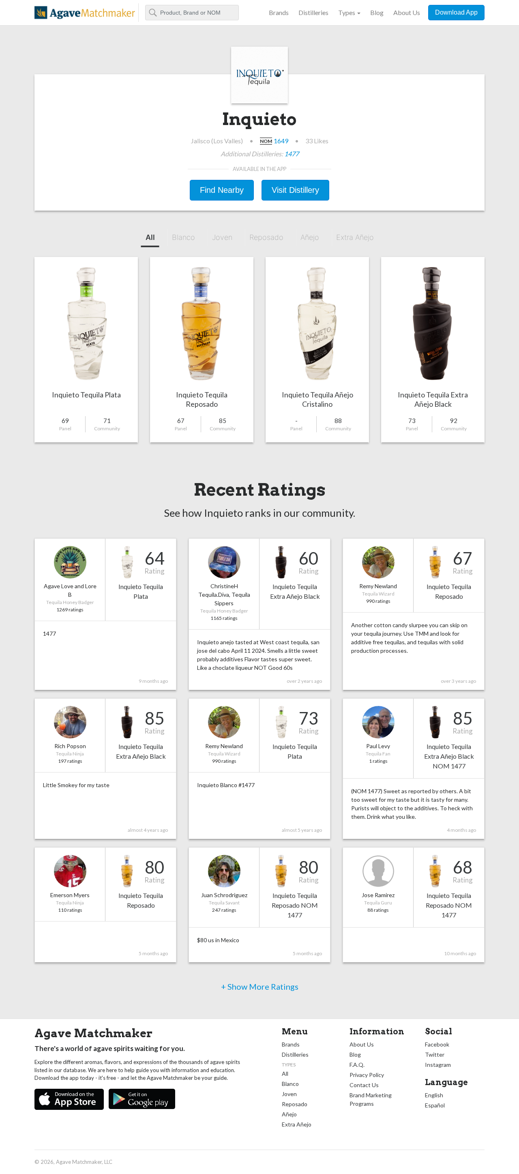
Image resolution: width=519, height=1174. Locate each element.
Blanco (183, 237)
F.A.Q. (357, 1064)
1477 (291, 154)
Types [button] (346, 12)
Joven (222, 237)
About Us (406, 12)
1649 (281, 141)
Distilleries (313, 12)
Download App (456, 12)
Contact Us (364, 1084)
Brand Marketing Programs (371, 1099)
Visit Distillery (295, 190)
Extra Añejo (355, 237)
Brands (279, 12)
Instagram (438, 1064)
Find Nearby (222, 190)
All (150, 237)
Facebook (437, 1044)
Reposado (266, 237)
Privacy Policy (367, 1074)
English (434, 1095)
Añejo (309, 237)
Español (435, 1105)
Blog (377, 12)
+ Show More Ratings (259, 986)
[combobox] (192, 12)
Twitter (434, 1054)
